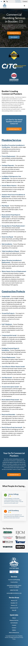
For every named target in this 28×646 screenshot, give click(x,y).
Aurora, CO (14, 600)
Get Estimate (14, 622)
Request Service (14, 620)
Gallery (14, 630)
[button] (24, 6)
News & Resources (14, 632)
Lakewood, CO (14, 607)
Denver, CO (14, 605)
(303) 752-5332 (14, 590)
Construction (14, 582)
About (14, 618)
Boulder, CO (14, 603)
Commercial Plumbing (14, 579)
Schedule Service (14, 33)
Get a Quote (14, 37)
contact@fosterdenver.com (14, 593)
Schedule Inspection (14, 129)
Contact (25, 1)
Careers (14, 627)
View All (14, 610)
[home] (4, 6)
